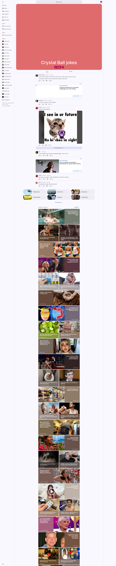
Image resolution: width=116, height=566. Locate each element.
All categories (58, 202)
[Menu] (3, 2)
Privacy (3, 104)
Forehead (41, 100)
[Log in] (101, 2)
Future (40, 107)
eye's (40, 182)
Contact (7, 104)
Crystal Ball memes (58, 147)
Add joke (58, 67)
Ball (39, 151)
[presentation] (37, 75)
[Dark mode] (3, 564)
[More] (63, 67)
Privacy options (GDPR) (6, 105)
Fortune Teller (41, 74)
